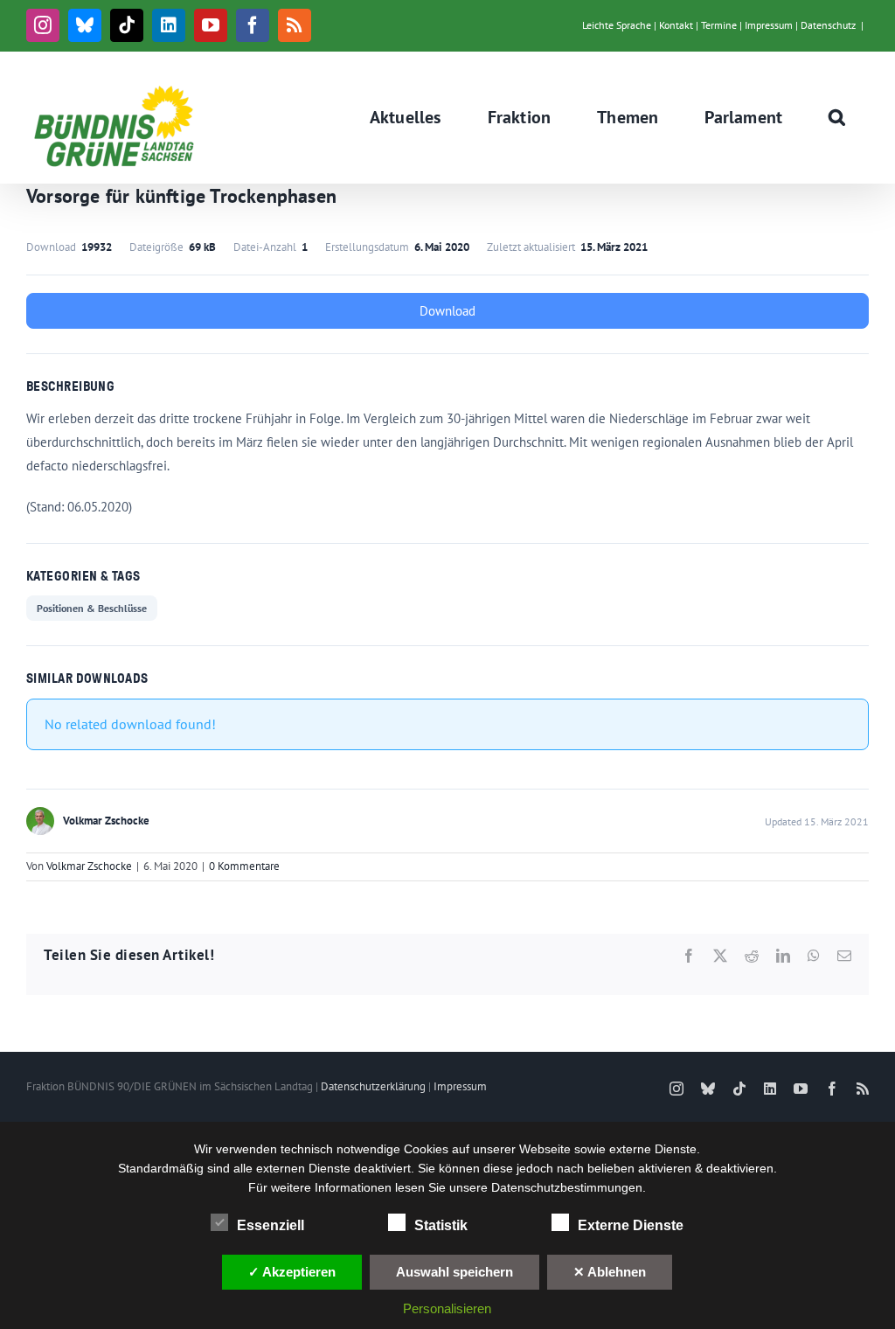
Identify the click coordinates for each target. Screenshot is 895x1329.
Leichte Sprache (616, 24)
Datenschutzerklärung (373, 1086)
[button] (837, 117)
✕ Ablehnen (609, 1271)
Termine (719, 24)
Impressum (769, 24)
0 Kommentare (244, 866)
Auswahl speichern (454, 1271)
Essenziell (270, 1225)
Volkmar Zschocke (89, 866)
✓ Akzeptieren (292, 1271)
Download (447, 311)
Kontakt (676, 24)
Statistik (441, 1225)
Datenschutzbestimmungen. (568, 1187)
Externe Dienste (630, 1225)
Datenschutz (828, 24)
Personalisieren (447, 1308)
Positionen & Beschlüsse (92, 608)
